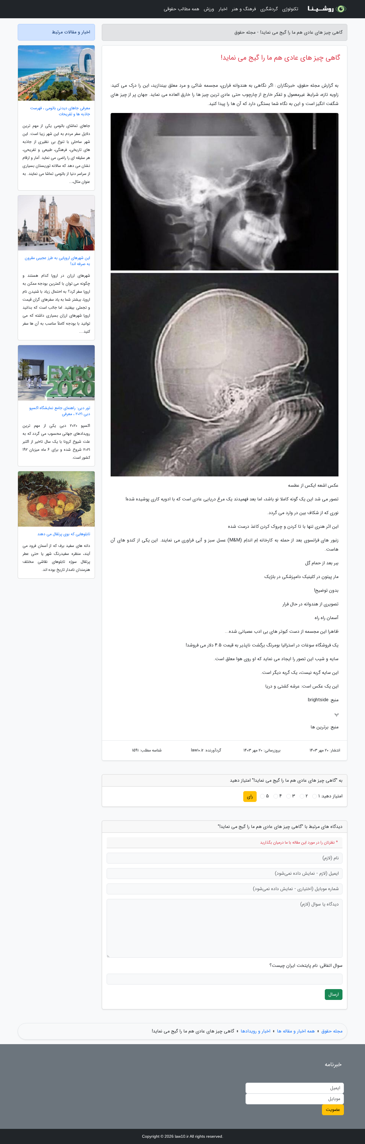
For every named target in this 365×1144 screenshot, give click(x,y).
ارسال (333, 994)
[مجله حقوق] (326, 9)
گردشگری (269, 9)
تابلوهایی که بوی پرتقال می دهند (63, 534)
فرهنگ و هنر (244, 9)
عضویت (333, 1109)
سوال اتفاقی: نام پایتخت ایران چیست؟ (305, 965)
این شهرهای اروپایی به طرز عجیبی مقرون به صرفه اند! (57, 261)
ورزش (209, 9)
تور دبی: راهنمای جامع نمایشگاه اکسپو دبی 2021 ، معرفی (59, 411)
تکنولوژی (290, 9)
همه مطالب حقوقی (181, 9)
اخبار (223, 9)
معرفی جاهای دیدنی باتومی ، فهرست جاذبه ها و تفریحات (60, 111)
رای (250, 796)
